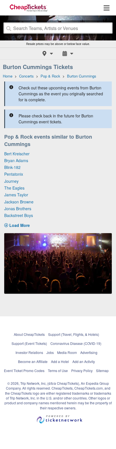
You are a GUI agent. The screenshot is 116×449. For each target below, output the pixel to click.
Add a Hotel (60, 361)
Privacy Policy (82, 370)
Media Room (67, 352)
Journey (11, 181)
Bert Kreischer (17, 153)
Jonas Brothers (17, 208)
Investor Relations (29, 352)
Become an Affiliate (33, 361)
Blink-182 (12, 167)
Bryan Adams (16, 160)
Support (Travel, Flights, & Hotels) (73, 334)
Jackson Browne (19, 202)
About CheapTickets (29, 334)
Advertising (88, 352)
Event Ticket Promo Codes (24, 370)
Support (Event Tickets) (29, 343)
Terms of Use (58, 370)
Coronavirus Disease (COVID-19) (75, 343)
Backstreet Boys (18, 215)
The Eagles (14, 188)
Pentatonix (13, 174)
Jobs (50, 352)
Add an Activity (83, 361)
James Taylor (16, 194)
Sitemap (102, 370)
